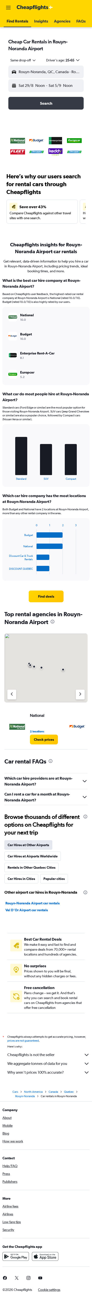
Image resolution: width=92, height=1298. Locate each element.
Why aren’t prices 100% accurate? (35, 1072)
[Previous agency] (11, 694)
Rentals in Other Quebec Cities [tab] (31, 867)
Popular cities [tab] (54, 879)
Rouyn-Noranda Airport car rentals (32, 903)
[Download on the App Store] (45, 1256)
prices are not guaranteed (23, 1040)
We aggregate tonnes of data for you (37, 1063)
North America (33, 1091)
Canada (53, 1091)
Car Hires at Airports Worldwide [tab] (33, 856)
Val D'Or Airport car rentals (26, 910)
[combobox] (23, 60)
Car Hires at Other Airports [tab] (28, 845)
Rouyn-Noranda (25, 1096)
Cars (15, 1091)
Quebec (69, 1091)
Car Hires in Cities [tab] (21, 879)
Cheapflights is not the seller (30, 1054)
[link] (46, 596)
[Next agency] (80, 694)
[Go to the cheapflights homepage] (35, 7)
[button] (8, 7)
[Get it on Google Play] (15, 1256)
